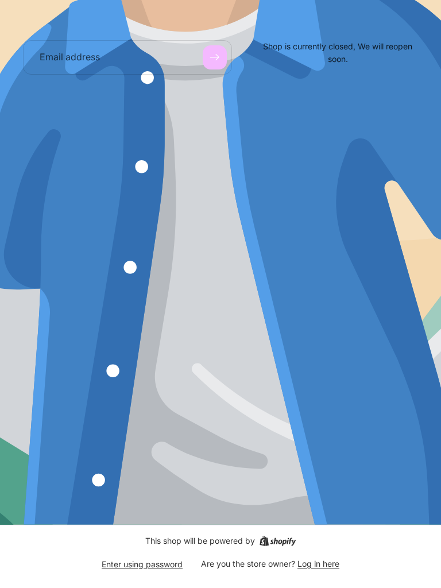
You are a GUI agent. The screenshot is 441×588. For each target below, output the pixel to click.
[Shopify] (278, 541)
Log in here (318, 563)
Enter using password (142, 564)
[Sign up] (215, 57)
